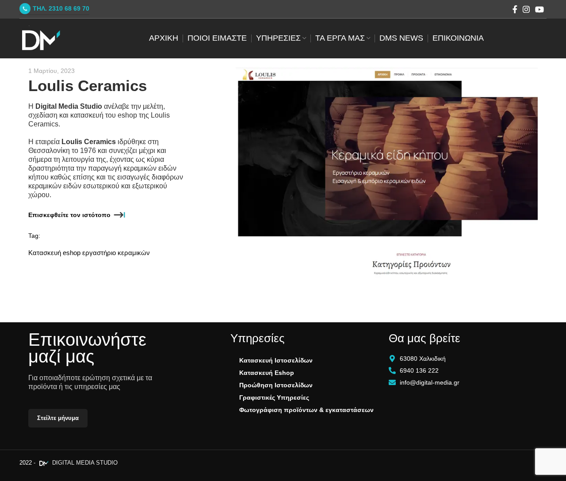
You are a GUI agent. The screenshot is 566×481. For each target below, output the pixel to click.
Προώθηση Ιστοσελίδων (276, 385)
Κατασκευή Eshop (266, 372)
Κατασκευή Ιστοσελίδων (276, 360)
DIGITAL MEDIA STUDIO (84, 462)
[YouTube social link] (539, 9)
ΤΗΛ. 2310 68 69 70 (61, 8)
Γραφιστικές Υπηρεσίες (274, 397)
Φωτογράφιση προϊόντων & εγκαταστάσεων (306, 409)
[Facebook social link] (515, 9)
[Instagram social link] (526, 9)
